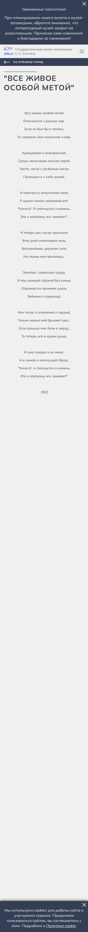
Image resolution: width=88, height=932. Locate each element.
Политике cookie (61, 925)
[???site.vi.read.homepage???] (8, 51)
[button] (84, 4)
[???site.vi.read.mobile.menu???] (82, 51)
